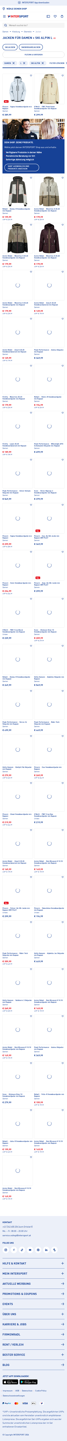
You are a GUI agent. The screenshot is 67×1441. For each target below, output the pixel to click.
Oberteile (27, 31)
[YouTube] (30, 1250)
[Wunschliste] (55, 16)
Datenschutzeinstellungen (14, 1395)
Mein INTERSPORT (14, 1273)
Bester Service (13, 1354)
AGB (17, 1390)
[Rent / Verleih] (33, 1345)
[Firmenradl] (33, 1334)
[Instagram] (5, 1250)
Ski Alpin (35, 63)
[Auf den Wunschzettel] (31, 75)
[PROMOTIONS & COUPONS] (33, 1294)
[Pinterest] (38, 1250)
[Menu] (4, 16)
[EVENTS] (33, 1304)
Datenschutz (27, 1390)
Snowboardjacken (30, 47)
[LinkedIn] (46, 1250)
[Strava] (54, 1250)
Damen (5, 31)
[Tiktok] (22, 1250)
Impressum (8, 1390)
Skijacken (10, 47)
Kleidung (16, 31)
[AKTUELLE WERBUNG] (33, 1284)
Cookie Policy (40, 1390)
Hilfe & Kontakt (14, 1263)
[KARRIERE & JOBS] (33, 1324)
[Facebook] (14, 1250)
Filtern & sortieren (34, 55)
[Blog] (33, 1365)
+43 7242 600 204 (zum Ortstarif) (17, 1226)
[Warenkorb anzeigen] (62, 16)
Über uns (9, 1314)
